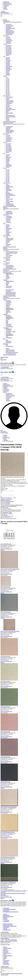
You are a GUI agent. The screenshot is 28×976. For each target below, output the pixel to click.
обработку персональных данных (14, 973)
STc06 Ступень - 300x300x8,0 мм (8, 882)
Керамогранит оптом (8, 925)
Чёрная (7, 167)
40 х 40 (7, 87)
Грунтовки (8, 291)
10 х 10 (7, 169)
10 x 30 (7, 170)
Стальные (8, 303)
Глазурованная (9, 126)
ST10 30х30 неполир (5, 781)
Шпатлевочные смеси (11, 293)
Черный (8, 75)
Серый (7, 71)
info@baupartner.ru (5, 12)
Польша (8, 196)
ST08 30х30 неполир (5, 756)
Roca (7, 313)
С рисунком (8, 54)
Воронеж (5, 949)
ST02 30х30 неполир (5, 656)
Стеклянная (8, 211)
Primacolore (8, 244)
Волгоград (5, 951)
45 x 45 (7, 89)
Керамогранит (6, 20)
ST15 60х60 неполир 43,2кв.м (7, 832)
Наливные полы (10, 289)
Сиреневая (8, 164)
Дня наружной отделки (11, 253)
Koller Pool (8, 311)
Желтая (7, 158)
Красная (8, 160)
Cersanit (8, 98)
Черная (7, 224)
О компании (6, 1)
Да (9, 517)
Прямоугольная (9, 308)
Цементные (8, 287)
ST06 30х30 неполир (5, 706)
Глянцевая (8, 127)
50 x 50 (7, 90)
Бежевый (8, 57)
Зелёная (8, 159)
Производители (7, 2)
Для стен (8, 38)
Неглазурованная (10, 131)
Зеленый (8, 63)
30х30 (11, 513)
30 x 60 (7, 84)
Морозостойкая (9, 130)
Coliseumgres (9, 103)
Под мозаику (9, 148)
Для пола (8, 36)
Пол (7, 507)
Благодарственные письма (9, 909)
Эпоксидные (9, 286)
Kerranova (8, 105)
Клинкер (5, 248)
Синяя (7, 163)
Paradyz (7, 259)
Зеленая (8, 234)
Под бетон (8, 46)
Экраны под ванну (10, 350)
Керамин (8, 110)
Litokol (7, 276)
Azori (7, 184)
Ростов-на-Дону (7, 953)
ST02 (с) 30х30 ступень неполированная (10, 631)
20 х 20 (7, 81)
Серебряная (8, 232)
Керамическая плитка (8, 122)
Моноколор (8, 52)
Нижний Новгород (7, 955)
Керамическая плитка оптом (9, 926)
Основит (8, 277)
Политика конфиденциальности (10, 911)
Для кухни (8, 41)
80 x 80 (7, 94)
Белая (7, 156)
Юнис (7, 278)
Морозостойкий (9, 30)
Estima (7, 99)
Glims (7, 275)
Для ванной (8, 39)
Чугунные (8, 304)
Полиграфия (6, 910)
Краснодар (5, 950)
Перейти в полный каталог (9, 121)
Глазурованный (9, 25)
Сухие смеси (6, 270)
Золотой (8, 65)
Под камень (8, 49)
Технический (9, 34)
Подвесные (8, 325)
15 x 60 (7, 79)
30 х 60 (7, 179)
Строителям (6, 5)
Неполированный (10, 32)
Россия (7, 119)
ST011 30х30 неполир (6, 612)
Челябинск (5, 961)
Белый (7, 59)
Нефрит (8, 187)
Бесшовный (8, 24)
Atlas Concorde (9, 97)
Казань (4, 954)
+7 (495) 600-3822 (5, 367)
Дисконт (5, 6)
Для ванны (8, 330)
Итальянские (9, 337)
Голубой (8, 61)
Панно (7, 55)
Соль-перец (8, 45)
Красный (8, 67)
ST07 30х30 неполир (5, 731)
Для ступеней (9, 255)
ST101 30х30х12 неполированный (8, 807)
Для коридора (9, 40)
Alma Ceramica (9, 198)
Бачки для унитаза (10, 351)
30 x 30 (7, 178)
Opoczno (8, 260)
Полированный (9, 33)
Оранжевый (9, 68)
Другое (5, 392)
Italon (7, 111)
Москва (5, 947)
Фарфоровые (9, 316)
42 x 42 (7, 88)
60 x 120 (8, 93)
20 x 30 (7, 174)
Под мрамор (9, 51)
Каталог (5, 19)
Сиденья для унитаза (11, 353)
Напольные (8, 324)
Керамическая (9, 212)
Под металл (8, 50)
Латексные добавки (10, 294)
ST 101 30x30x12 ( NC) (6, 543)
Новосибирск (6, 964)
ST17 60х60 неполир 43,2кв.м (7, 857)
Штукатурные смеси (10, 292)
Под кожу (8, 144)
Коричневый (9, 66)
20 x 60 (7, 82)
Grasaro (7, 104)
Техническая (9, 132)
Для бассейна (9, 217)
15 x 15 (7, 78)
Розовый (8, 70)
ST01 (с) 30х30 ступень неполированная (10, 569)
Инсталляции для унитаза (12, 352)
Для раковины (9, 334)
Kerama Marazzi (9, 113)
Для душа (8, 332)
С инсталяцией (9, 326)
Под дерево (8, 47)
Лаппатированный (10, 28)
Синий (7, 72)
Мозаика (5, 207)
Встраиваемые (9, 346)
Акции (4, 7)
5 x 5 (7, 77)
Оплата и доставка (7, 4)
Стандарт (8, 502)
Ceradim (8, 202)
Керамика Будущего (10, 109)
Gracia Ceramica (9, 100)
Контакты (5, 9)
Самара (5, 956)
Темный (8, 73)
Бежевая (8, 154)
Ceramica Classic (9, 102)
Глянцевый (8, 27)
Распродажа (6, 927)
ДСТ (7, 243)
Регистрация (3, 359)
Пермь (4, 958)
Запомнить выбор (4, 966)
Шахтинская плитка (10, 116)
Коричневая (8, 228)
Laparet (7, 106)
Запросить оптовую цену (6, 498)
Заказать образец (4, 357)
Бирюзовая (8, 157)
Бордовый (8, 60)
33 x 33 (7, 86)
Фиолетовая (9, 165)
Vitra (7, 114)
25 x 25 (7, 175)
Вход (2, 358)
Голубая (8, 229)
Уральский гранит (10, 115)
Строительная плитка (11, 506)
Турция (7, 120)
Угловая (8, 307)
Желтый (8, 62)
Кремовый (5, 512)
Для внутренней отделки (12, 251)
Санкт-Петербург (7, 948)
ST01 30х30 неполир (5, 586)
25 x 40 (7, 176)
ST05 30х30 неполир (5, 681)
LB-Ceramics (9, 108)
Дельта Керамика (10, 205)
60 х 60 (7, 92)
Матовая (8, 129)
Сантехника (6, 297)
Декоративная (9, 213)
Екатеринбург (6, 960)
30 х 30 (7, 83)
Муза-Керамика (9, 194)
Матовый (8, 29)
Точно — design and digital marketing (9, 940)
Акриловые (8, 302)
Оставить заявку (4, 432)
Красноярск (6, 963)
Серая (7, 162)
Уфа (4, 959)
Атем (7, 191)
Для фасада (8, 43)
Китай (7, 117)
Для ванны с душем (10, 331)
